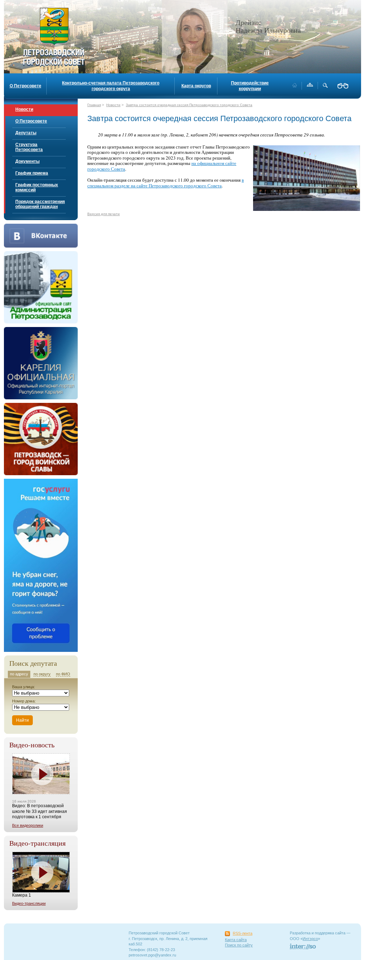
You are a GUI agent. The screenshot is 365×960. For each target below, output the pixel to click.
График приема (31, 173)
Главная (94, 105)
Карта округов (196, 85)
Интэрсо (310, 938)
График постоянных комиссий (36, 187)
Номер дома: (24, 701)
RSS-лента (242, 933)
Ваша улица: (23, 687)
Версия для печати (103, 214)
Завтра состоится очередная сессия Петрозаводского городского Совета (189, 105)
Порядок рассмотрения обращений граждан (40, 204)
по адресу (19, 674)
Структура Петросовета (29, 147)
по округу (42, 674)
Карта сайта (236, 940)
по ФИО (63, 674)
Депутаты (25, 132)
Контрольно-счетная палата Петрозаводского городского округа (110, 86)
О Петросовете (25, 85)
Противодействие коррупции (250, 86)
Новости (24, 109)
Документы (27, 161)
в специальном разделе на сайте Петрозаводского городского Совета (165, 183)
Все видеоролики (27, 825)
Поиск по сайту (239, 945)
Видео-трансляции (29, 903)
